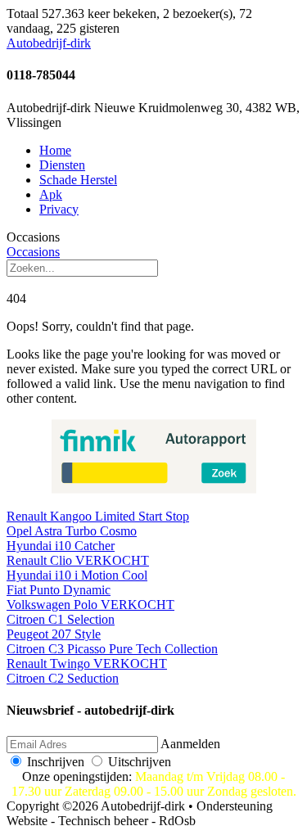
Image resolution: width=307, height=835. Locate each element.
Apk (50, 194)
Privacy (59, 209)
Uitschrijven (139, 762)
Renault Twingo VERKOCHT (87, 663)
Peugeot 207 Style (54, 634)
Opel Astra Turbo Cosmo (72, 531)
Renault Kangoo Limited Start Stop (98, 516)
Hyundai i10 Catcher (61, 546)
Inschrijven (55, 762)
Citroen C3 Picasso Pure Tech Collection (112, 649)
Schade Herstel (78, 180)
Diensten (62, 165)
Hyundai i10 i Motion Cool (77, 575)
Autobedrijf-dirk (49, 43)
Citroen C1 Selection (61, 619)
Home (55, 150)
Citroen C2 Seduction (63, 678)
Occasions (33, 252)
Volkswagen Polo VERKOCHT (90, 605)
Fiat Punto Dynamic (59, 590)
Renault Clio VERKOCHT (78, 560)
